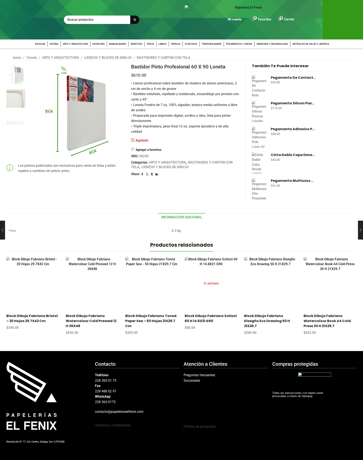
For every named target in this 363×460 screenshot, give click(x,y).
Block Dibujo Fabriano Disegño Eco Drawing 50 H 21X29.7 (267, 320)
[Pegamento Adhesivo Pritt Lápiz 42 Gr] (259, 137)
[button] (261, 19)
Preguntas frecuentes (199, 375)
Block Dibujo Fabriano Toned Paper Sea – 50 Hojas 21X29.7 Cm (150, 320)
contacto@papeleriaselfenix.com (119, 412)
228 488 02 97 (105, 391)
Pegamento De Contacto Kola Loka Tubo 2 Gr (293, 77)
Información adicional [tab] (181, 217)
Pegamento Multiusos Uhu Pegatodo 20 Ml (293, 180)
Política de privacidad (200, 427)
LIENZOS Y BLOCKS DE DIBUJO (108, 58)
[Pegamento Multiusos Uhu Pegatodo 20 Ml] (259, 188)
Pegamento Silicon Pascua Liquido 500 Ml (293, 103)
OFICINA (54, 44)
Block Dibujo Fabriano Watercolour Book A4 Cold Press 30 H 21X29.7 (327, 320)
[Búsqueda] (134, 20)
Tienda (31, 58)
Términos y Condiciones (112, 425)
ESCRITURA (98, 44)
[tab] (181, 217)
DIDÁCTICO (136, 44)
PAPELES (175, 44)
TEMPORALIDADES (212, 44)
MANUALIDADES (117, 44)
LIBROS (163, 44)
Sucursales (192, 381)
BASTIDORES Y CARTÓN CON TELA (163, 58)
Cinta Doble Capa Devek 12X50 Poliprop (293, 155)
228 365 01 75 (105, 381)
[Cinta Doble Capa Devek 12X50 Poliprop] (259, 163)
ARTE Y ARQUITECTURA (75, 44)
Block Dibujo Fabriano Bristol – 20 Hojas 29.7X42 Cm (32, 318)
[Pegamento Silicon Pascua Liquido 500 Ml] (259, 111)
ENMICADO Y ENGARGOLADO (272, 44)
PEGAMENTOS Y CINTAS (239, 44)
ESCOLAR (40, 44)
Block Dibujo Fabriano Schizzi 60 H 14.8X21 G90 (211, 318)
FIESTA (150, 44)
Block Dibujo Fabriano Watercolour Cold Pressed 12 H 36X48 (91, 320)
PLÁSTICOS (191, 44)
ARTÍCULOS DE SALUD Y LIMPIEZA (310, 44)
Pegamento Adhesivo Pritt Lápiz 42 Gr (293, 129)
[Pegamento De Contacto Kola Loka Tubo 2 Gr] (259, 85)
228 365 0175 (105, 402)
